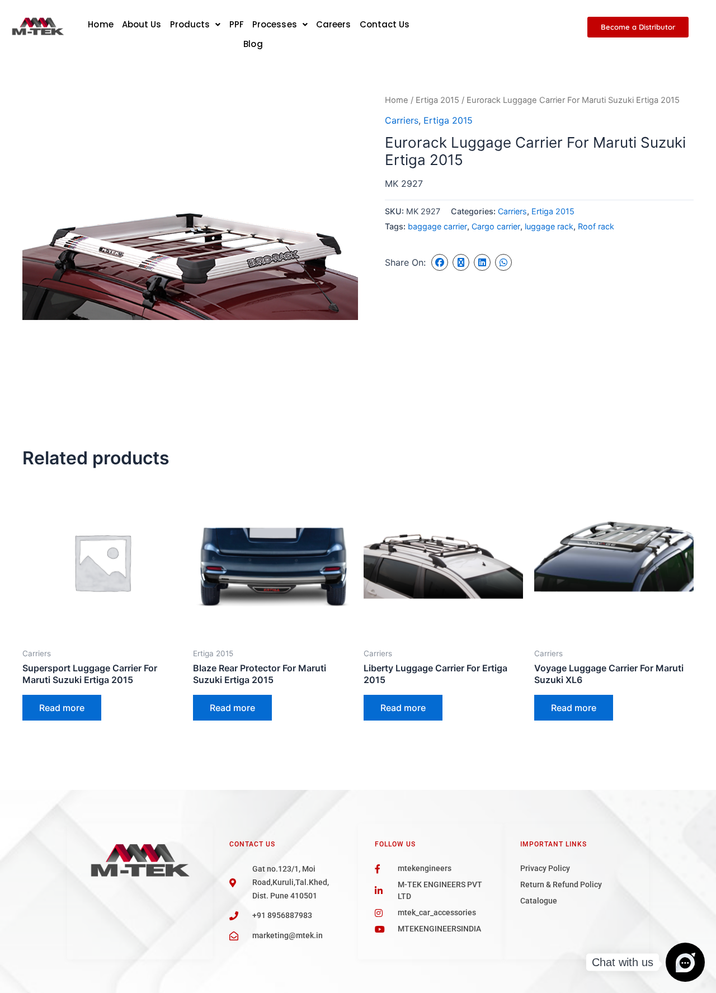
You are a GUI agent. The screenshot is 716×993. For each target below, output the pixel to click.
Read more (61, 707)
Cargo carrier (496, 226)
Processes (274, 24)
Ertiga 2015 (437, 100)
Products (190, 24)
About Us (142, 24)
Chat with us (622, 962)
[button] (195, 24)
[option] (190, 261)
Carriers (401, 120)
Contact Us (385, 24)
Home (100, 24)
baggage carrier (437, 226)
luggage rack (549, 226)
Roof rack (596, 226)
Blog (252, 44)
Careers (333, 24)
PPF (236, 24)
